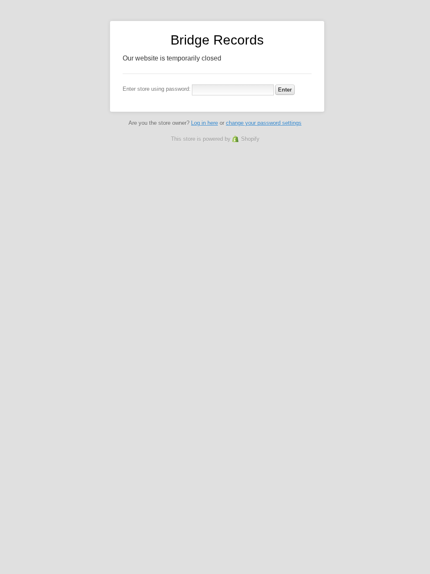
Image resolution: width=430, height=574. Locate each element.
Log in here (204, 123)
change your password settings (264, 123)
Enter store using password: (157, 89)
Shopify (250, 139)
